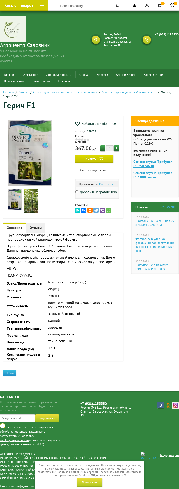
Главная (9, 75)
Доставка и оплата (58, 75)
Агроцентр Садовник (25, 45)
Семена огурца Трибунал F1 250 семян (152, 163)
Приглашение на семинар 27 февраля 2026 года (155, 223)
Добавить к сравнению (98, 192)
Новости (102, 75)
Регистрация (41, 81)
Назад (10, 373)
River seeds (106, 184)
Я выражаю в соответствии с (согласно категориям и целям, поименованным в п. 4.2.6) (30, 436)
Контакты (64, 81)
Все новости (167, 207)
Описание (14, 227)
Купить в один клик (93, 170)
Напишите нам (153, 75)
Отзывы (36, 227)
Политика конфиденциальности (22, 486)
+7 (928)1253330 (167, 34)
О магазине (30, 75)
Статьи (84, 75)
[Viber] (102, 210)
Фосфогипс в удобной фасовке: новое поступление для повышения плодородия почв (154, 245)
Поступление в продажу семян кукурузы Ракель (151, 267)
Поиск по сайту (14, 81)
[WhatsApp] (108, 210)
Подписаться (47, 418)
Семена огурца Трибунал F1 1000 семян (152, 174)
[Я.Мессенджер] (77, 210)
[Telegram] (96, 210)
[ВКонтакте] (83, 210)
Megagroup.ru (169, 455)
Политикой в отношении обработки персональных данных (92, 472)
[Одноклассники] (90, 210)
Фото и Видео (125, 75)
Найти (116, 5)
